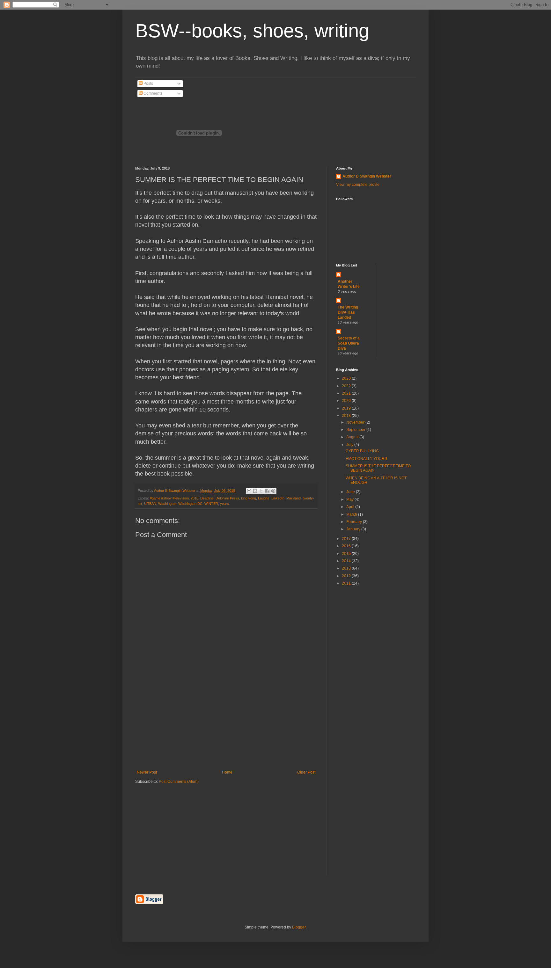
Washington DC (190, 504)
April (350, 507)
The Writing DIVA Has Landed (348, 312)
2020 (347, 400)
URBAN (150, 504)
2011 (347, 583)
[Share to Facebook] (267, 491)
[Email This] (249, 491)
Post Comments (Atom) (179, 781)
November (355, 422)
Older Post (306, 772)
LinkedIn (277, 498)
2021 (347, 393)
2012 (347, 576)
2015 (347, 553)
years (224, 504)
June (351, 492)
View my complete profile (357, 184)
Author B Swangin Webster (366, 176)
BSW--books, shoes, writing (252, 30)
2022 (347, 386)
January (353, 529)
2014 (347, 561)
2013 (347, 568)
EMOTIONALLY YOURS (366, 458)
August (352, 437)
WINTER (211, 504)
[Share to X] (261, 491)
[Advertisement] (226, 722)
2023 (347, 378)
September (356, 429)
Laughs (263, 498)
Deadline (207, 498)
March (352, 514)
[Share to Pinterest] (273, 491)
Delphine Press (227, 498)
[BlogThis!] (255, 491)
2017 (347, 538)
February (354, 522)
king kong (248, 498)
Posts (148, 83)
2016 (347, 546)
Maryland (293, 498)
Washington (167, 504)
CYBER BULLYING (362, 451)
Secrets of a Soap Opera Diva (349, 343)
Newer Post (147, 772)
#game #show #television (169, 498)
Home (227, 772)
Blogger (298, 927)
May (350, 499)
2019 (347, 408)
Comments (152, 93)
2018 (194, 498)
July (350, 444)
